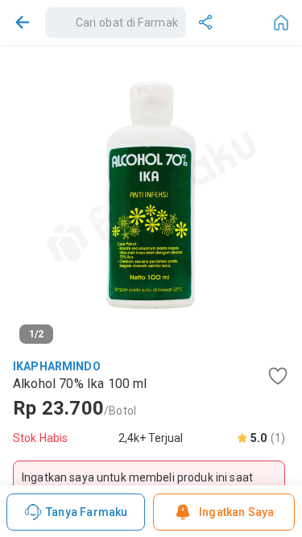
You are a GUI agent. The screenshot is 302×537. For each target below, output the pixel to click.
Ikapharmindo (57, 366)
